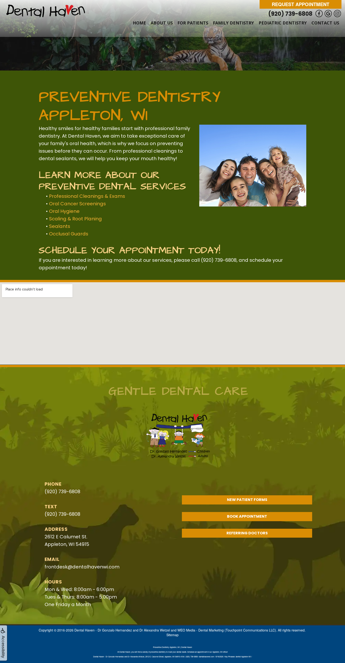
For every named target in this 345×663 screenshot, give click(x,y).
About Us (162, 23)
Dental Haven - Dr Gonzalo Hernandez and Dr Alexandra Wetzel (122, 630)
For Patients (192, 23)
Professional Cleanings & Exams (87, 196)
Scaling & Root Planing (75, 218)
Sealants (59, 226)
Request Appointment (300, 4)
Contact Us (325, 23)
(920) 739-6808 (291, 14)
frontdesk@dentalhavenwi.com (82, 567)
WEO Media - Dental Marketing (200, 630)
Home (139, 23)
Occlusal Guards (68, 233)
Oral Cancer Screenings (77, 203)
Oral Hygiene (64, 211)
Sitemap (172, 634)
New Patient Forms (247, 499)
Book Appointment (247, 516)
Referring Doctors (247, 533)
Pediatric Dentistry (283, 23)
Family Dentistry (233, 23)
